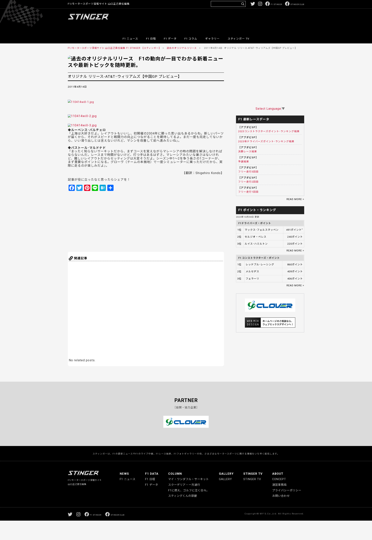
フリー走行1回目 (248, 191)
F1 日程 (151, 38)
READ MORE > (295, 199)
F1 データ (170, 38)
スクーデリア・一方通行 (184, 485)
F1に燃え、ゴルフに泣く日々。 (188, 490)
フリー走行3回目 (248, 171)
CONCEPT (279, 479)
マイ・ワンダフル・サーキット (188, 479)
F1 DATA (151, 473)
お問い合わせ (281, 496)
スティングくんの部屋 (182, 496)
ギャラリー (212, 38)
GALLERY (226, 473)
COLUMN (175, 473)
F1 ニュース (130, 38)
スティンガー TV (238, 38)
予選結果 (243, 161)
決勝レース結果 (247, 151)
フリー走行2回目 (248, 181)
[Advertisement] (233, 20)
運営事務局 (279, 485)
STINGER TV (253, 473)
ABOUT (277, 473)
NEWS (124, 473)
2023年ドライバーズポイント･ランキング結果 (266, 141)
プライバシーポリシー (286, 490)
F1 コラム (190, 38)
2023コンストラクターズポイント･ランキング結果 (269, 131)
